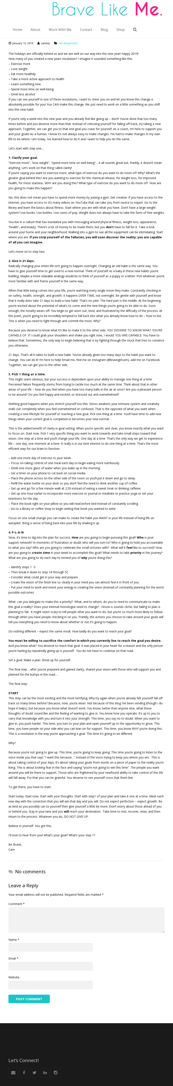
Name (13, 940)
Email (13, 958)
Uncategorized (68, 43)
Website (13, 977)
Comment (16, 904)
